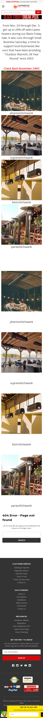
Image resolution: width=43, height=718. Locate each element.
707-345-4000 (13, 705)
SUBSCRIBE (38, 715)
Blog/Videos (21, 623)
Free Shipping (12, 2)
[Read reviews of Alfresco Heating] (31, 688)
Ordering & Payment (21, 568)
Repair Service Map (21, 629)
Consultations (21, 597)
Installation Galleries (21, 620)
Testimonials (21, 606)
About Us (21, 594)
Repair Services (21, 603)
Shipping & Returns (21, 571)
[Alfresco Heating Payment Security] (14, 679)
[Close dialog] (41, 707)
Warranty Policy (21, 573)
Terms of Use (21, 576)
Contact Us (21, 582)
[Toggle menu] (3, 6)
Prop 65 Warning (21, 632)
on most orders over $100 (28, 2)
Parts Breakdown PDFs (21, 626)
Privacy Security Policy (21, 579)
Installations (21, 600)
